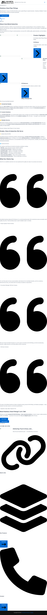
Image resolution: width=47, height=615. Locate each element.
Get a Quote (2, 479)
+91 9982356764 (6, 600)
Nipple (1, 538)
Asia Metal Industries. (26, 612)
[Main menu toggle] (44, 2)
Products (1, 476)
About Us (2, 475)
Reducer (1, 537)
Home (1, 482)
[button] (4, 15)
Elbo (1, 535)
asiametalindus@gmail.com (8, 598)
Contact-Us (2, 478)
